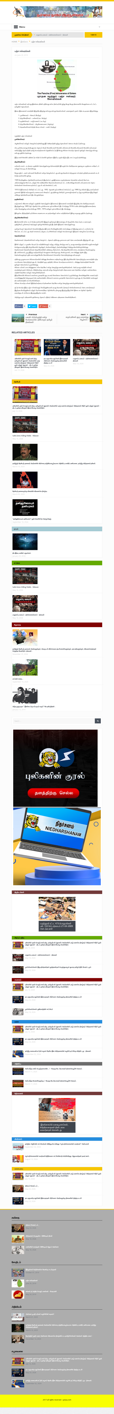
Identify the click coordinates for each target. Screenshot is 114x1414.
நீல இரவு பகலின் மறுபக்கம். (22, 553)
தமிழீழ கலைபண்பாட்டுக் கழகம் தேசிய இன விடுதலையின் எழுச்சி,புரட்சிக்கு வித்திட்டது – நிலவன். (58, 1051)
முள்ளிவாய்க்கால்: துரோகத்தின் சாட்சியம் (39, 1009)
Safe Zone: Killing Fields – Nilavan (26, 436)
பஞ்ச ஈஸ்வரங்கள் (32, 1280)
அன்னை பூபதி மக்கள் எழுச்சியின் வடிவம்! (40, 1314)
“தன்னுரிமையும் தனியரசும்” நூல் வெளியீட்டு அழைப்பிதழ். (32, 519)
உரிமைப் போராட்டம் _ (32, 1186)
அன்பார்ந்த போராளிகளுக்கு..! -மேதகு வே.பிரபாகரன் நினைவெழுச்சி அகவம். (50, 1081)
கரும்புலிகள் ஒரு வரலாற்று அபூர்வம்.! (77, 318)
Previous (33, 314)
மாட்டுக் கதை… (18, 679)
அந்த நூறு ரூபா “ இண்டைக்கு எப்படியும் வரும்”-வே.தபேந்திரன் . (34, 706)
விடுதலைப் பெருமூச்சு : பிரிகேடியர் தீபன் (49, 35)
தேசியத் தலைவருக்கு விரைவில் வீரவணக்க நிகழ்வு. (30, 491)
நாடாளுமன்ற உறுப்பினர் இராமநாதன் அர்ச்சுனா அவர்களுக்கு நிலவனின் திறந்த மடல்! (56, 360)
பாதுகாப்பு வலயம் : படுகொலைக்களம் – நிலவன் (86, 359)
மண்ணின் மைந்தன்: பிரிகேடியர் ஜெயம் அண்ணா (42, 1247)
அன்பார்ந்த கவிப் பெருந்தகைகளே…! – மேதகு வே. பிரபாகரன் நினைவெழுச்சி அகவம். (53, 1068)
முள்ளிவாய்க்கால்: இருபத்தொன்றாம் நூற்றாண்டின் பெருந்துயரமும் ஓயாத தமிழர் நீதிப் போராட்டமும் (58, 967)
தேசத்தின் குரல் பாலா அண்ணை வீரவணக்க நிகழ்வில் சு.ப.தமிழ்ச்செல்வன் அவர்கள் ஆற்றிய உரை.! (59, 1336)
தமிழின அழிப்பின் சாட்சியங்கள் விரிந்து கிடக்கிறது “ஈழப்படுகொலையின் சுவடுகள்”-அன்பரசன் (57, 1144)
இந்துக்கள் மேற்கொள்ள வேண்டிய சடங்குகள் (41, 1269)
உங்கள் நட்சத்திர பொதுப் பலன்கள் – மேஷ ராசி (41, 1291)
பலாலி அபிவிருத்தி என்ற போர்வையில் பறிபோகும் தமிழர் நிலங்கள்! (39, 320)
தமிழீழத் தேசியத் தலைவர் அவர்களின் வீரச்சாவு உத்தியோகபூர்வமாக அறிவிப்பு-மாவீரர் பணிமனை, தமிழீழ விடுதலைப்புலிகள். (54, 463)
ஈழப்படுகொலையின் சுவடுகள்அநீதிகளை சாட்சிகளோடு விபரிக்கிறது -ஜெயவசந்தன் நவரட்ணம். (57, 1156)
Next (83, 314)
